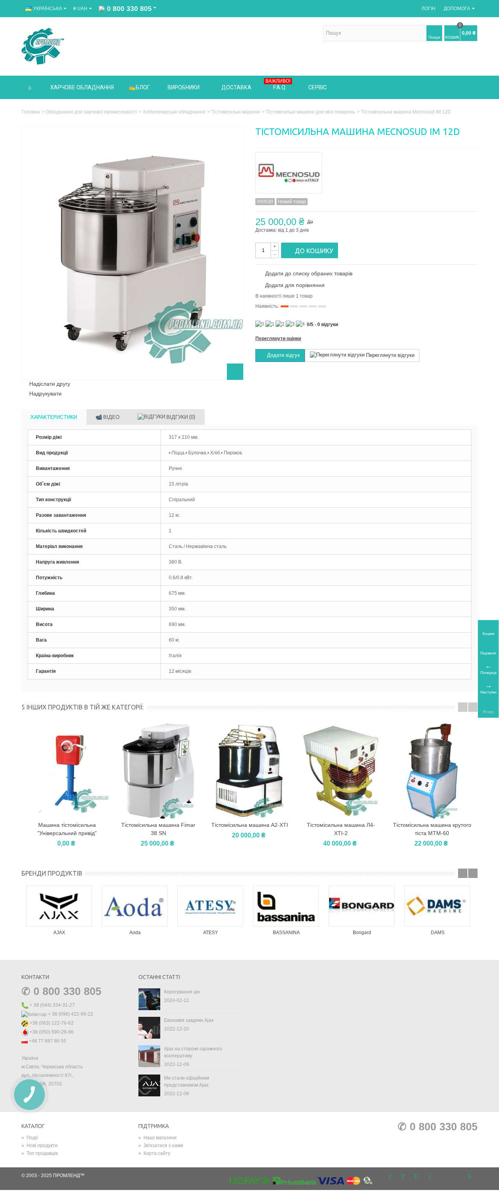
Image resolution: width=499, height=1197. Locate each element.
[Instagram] (443, 1177)
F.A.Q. (277, 84)
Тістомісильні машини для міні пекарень (310, 112)
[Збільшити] (235, 372)
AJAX (59, 932)
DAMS (437, 932)
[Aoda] (135, 906)
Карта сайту (154, 1153)
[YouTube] (416, 1177)
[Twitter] (403, 1177)
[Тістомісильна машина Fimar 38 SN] (158, 771)
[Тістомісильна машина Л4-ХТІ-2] (340, 771)
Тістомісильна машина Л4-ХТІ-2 (341, 829)
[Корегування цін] (149, 999)
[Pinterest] (430, 1177)
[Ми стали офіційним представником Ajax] (149, 1085)
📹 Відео (108, 417)
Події (29, 1137)
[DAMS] (437, 906)
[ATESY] (210, 906)
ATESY (210, 932)
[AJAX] (59, 906)
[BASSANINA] (286, 906)
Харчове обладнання (82, 87)
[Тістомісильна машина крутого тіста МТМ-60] (432, 771)
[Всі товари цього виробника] (366, 170)
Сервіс (317, 87)
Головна (30, 112)
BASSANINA (286, 932)
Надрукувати (45, 393)
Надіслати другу (49, 384)
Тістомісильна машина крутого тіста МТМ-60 (432, 829)
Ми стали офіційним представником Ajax (186, 1081)
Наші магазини (157, 1137)
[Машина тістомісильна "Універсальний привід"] (67, 771)
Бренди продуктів (51, 873)
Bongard (362, 932)
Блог (143, 87)
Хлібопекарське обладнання (174, 112)
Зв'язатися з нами (160, 1145)
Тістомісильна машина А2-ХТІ (249, 825)
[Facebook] (390, 1177)
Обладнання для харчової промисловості (91, 112)
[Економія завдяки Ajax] (149, 1027)
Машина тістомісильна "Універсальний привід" (67, 829)
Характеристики (53, 417)
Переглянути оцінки (278, 338)
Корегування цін (182, 992)
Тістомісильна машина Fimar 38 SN (158, 829)
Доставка (236, 87)
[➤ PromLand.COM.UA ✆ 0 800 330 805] (42, 46)
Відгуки (180, 417)
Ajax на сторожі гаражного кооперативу (193, 1052)
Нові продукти (39, 1145)
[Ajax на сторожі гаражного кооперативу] (149, 1056)
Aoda (135, 932)
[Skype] (469, 1177)
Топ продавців (39, 1153)
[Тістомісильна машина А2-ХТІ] (249, 771)
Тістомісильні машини (235, 112)
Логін (428, 8)
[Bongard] (362, 906)
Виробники (184, 87)
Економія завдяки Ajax (189, 1020)
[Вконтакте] (456, 1177)
